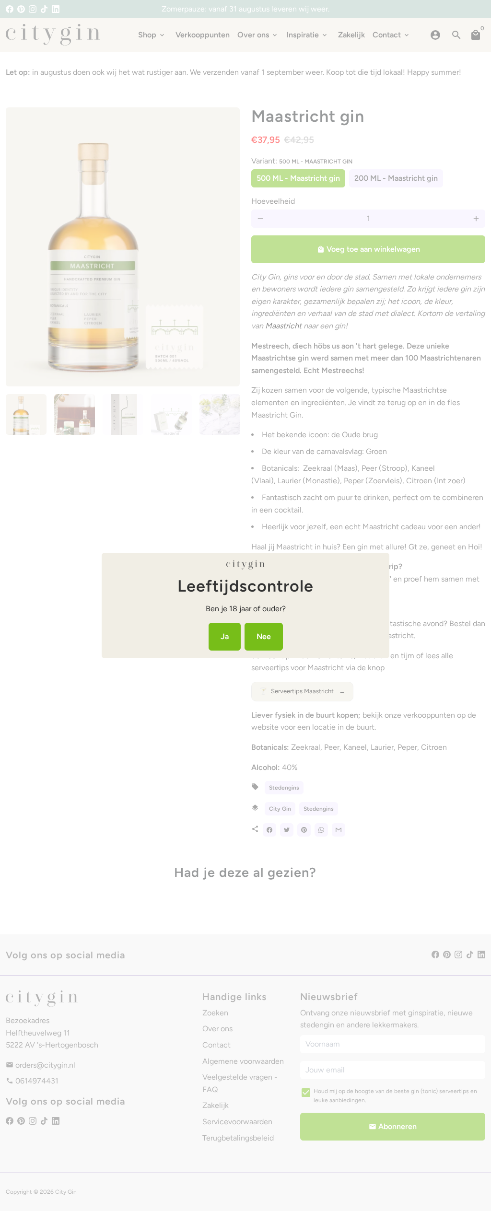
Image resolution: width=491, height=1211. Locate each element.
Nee (264, 636)
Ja (225, 636)
